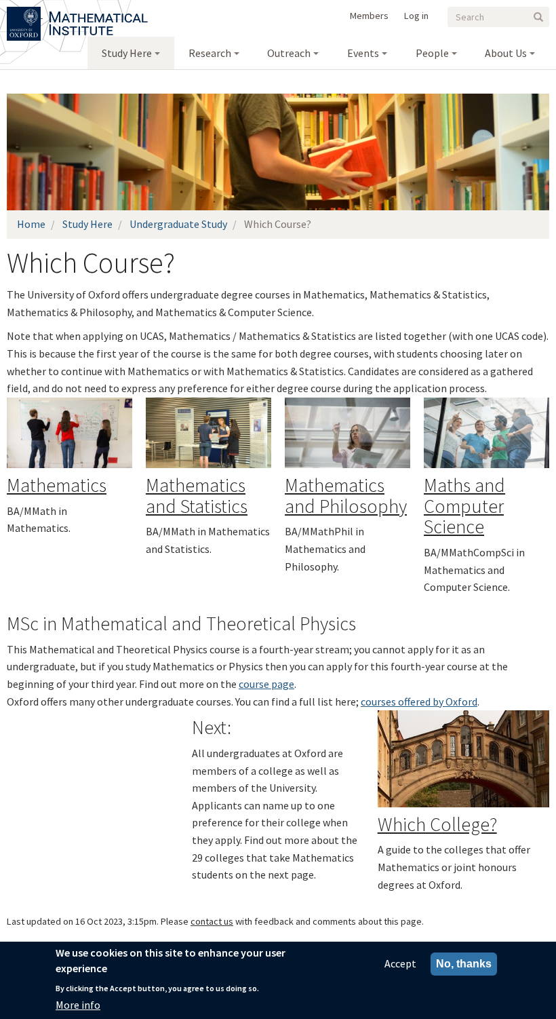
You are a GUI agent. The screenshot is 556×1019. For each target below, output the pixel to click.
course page (266, 684)
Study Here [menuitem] (127, 53)
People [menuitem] (432, 53)
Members (369, 15)
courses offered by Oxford (419, 701)
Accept (400, 963)
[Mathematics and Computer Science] (486, 433)
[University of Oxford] (25, 13)
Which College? (437, 824)
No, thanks (464, 963)
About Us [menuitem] (506, 53)
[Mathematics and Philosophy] (347, 433)
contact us (212, 921)
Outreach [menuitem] (289, 53)
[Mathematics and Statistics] (208, 433)
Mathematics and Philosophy (346, 495)
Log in (416, 15)
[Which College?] (463, 758)
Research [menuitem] (209, 53)
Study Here (87, 224)
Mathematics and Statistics (196, 495)
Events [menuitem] (363, 53)
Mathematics (56, 485)
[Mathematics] (69, 433)
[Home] (98, 13)
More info (78, 1005)
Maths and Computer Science (464, 506)
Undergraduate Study (178, 224)
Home (31, 224)
